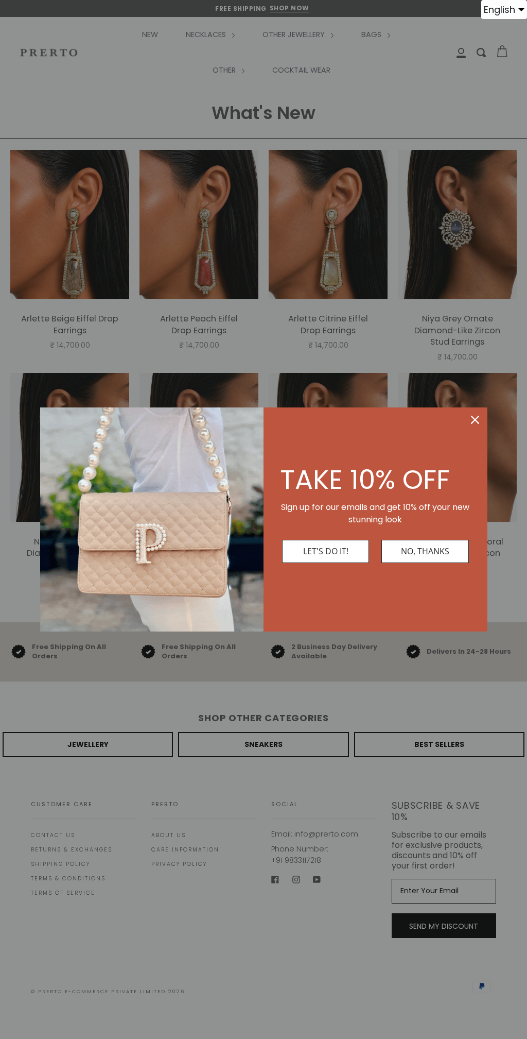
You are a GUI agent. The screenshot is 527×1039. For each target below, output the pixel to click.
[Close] (475, 419)
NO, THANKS (425, 551)
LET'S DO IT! (325, 551)
